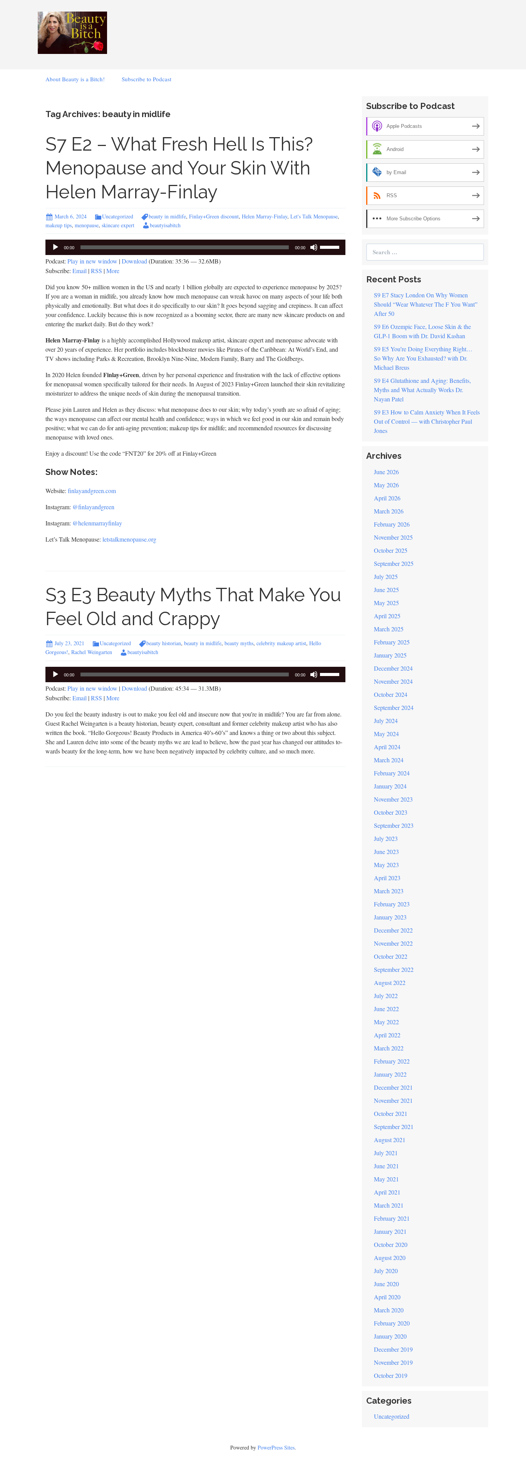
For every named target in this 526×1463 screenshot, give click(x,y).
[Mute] (314, 247)
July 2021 (386, 1153)
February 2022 (392, 1061)
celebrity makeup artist (281, 643)
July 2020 (386, 1271)
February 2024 (392, 773)
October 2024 (390, 694)
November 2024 (393, 681)
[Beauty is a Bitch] (72, 32)
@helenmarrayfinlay (97, 523)
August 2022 (389, 982)
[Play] (55, 247)
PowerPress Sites (276, 1447)
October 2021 (390, 1113)
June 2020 (386, 1284)
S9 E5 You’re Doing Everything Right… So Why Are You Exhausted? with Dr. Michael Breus (423, 358)
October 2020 (390, 1244)
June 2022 (386, 1009)
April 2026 (387, 498)
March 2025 (389, 629)
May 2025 (386, 603)
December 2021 (393, 1087)
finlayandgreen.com (92, 491)
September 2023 (394, 825)
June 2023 (386, 851)
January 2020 (390, 1336)
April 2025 (387, 616)
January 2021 (390, 1231)
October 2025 (390, 550)
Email (79, 271)
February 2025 (392, 642)
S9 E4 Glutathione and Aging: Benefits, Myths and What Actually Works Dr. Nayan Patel (422, 389)
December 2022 (393, 930)
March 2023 (389, 891)
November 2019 (393, 1362)
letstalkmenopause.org (129, 539)
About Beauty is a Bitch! (75, 79)
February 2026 (392, 524)
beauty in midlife (167, 216)
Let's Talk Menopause (314, 216)
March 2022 (389, 1048)
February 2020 (392, 1323)
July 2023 (386, 838)
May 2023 (386, 865)
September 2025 (394, 563)
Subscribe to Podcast (146, 79)
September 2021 (394, 1126)
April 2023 (387, 878)
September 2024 (394, 707)
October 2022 (390, 956)
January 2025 (390, 655)
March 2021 (389, 1205)
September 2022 (394, 969)
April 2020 (387, 1297)
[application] (195, 247)
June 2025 (386, 590)
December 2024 (393, 668)
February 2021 (392, 1218)
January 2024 (390, 786)
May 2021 (386, 1179)
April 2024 (387, 747)
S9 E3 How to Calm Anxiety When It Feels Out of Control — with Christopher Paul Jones (427, 421)
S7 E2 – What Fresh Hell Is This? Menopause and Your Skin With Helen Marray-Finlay (179, 168)
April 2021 (387, 1192)
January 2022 (390, 1074)
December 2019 (393, 1349)
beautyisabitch (165, 225)
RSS (96, 271)
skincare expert (118, 225)
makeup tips (58, 225)
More (112, 271)
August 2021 (389, 1140)
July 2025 (386, 576)
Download (134, 261)
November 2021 (393, 1100)
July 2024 (386, 720)
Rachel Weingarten (91, 652)
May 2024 (386, 734)
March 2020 (389, 1310)
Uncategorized (117, 216)
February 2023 (392, 904)
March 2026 (389, 511)
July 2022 (386, 996)
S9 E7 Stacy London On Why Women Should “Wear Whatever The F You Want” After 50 (425, 304)
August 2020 (389, 1257)
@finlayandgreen (93, 507)
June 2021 (386, 1166)
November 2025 (393, 537)
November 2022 (393, 943)
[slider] (331, 246)
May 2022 (386, 1022)
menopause (87, 225)
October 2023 (390, 812)
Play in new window (92, 261)
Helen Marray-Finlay (264, 216)
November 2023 (393, 799)
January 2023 (390, 917)
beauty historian (163, 643)
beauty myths (238, 643)
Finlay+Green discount (214, 216)
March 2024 (389, 760)
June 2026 (386, 472)
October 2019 (390, 1375)
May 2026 (386, 485)
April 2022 (387, 1035)
